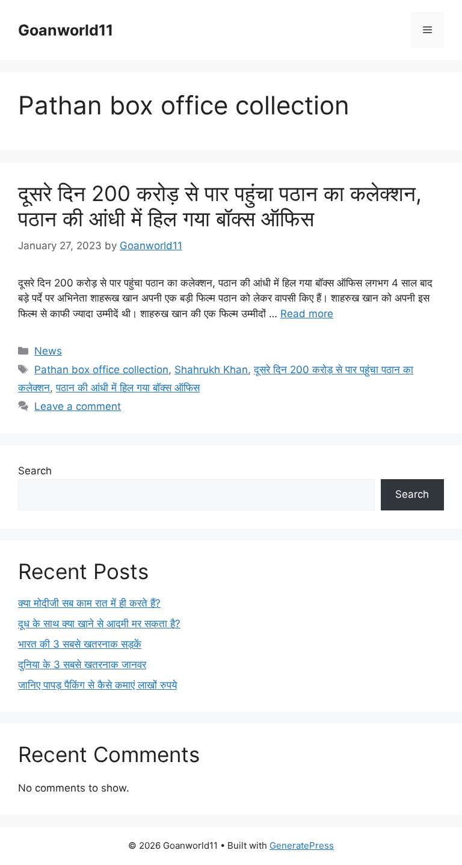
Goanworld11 (65, 30)
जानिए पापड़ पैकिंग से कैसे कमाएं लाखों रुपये (97, 685)
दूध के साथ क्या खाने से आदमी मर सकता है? (99, 624)
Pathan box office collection (101, 370)
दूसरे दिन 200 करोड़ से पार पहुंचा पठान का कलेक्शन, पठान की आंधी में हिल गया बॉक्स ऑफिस (220, 206)
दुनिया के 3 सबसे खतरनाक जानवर (82, 665)
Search (35, 471)
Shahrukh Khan (211, 370)
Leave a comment (77, 406)
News (48, 351)
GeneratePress (302, 845)
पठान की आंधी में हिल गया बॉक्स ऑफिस (128, 388)
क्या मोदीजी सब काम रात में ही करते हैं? (89, 603)
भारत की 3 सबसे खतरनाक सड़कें (79, 644)
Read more (306, 314)
